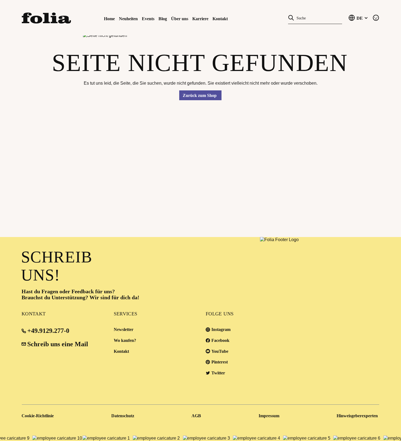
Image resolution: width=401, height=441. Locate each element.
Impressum (269, 415)
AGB (196, 415)
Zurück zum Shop (200, 95)
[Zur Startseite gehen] (49, 18)
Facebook (220, 340)
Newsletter (123, 329)
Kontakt (121, 351)
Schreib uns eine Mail (57, 344)
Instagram (221, 329)
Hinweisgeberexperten (357, 415)
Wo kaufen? (125, 340)
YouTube (219, 351)
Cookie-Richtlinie (38, 415)
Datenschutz (122, 415)
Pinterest (219, 362)
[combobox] (318, 17)
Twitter (218, 373)
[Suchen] (291, 17)
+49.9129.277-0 (48, 330)
